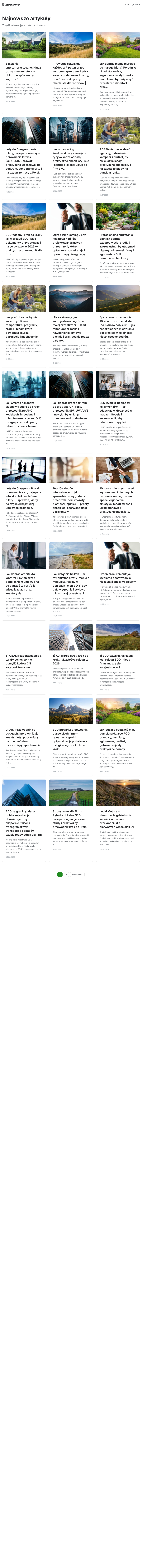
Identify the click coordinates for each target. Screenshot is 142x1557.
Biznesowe (11, 4)
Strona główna (132, 4)
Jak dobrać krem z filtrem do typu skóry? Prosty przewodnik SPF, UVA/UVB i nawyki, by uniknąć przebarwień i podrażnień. (70, 410)
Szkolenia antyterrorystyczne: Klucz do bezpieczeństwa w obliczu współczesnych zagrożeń (23, 71)
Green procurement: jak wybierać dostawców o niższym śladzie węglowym (118, 577)
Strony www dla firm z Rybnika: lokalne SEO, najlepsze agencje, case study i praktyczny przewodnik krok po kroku (70, 819)
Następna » (77, 874)
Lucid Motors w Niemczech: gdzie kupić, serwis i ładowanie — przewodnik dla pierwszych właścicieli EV (117, 819)
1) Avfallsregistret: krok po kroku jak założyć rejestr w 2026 (70, 659)
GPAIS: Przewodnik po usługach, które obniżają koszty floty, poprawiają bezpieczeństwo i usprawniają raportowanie (23, 737)
